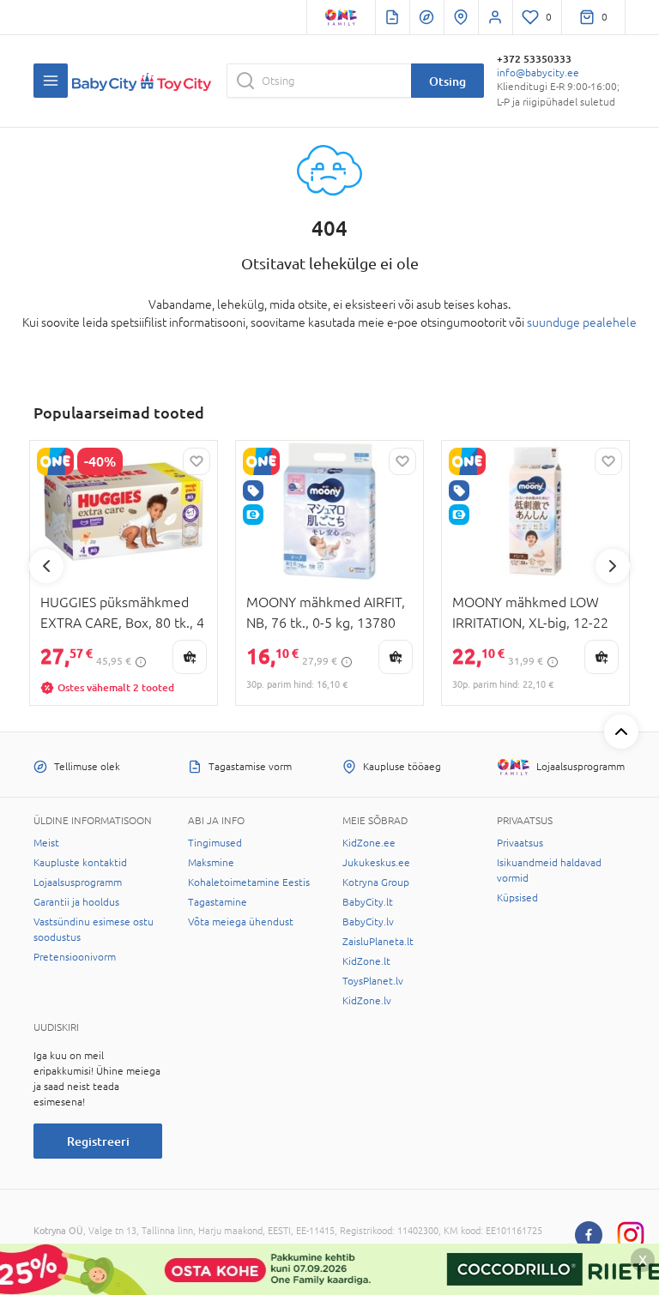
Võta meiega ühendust (240, 922)
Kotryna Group (375, 882)
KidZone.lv (366, 1001)
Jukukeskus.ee (376, 863)
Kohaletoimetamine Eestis (249, 882)
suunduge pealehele (582, 322)
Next (613, 566)
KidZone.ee (369, 843)
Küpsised (517, 898)
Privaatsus (520, 843)
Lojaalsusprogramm (77, 882)
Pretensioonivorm (74, 957)
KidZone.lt (366, 961)
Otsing (447, 81)
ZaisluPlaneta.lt (378, 942)
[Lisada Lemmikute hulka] (196, 461)
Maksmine (211, 863)
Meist (46, 843)
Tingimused (215, 843)
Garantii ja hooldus (76, 902)
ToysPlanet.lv (372, 981)
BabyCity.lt (367, 902)
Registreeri (98, 1141)
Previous (46, 566)
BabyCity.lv (368, 922)
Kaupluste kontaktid (80, 863)
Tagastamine (217, 902)
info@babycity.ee (538, 73)
